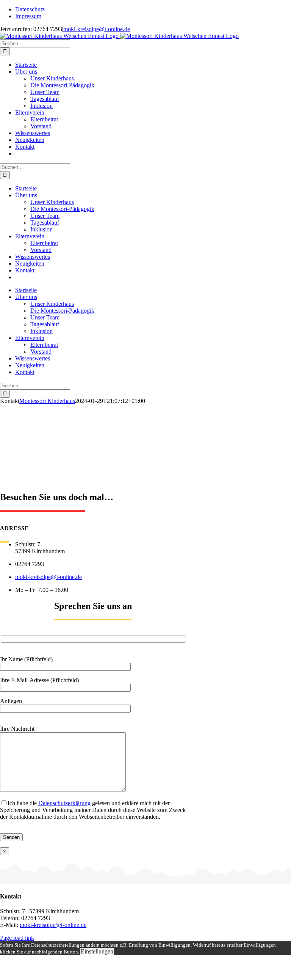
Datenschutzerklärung (64, 803)
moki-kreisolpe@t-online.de (96, 29)
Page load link (17, 938)
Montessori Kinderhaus (47, 401)
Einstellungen (97, 951)
